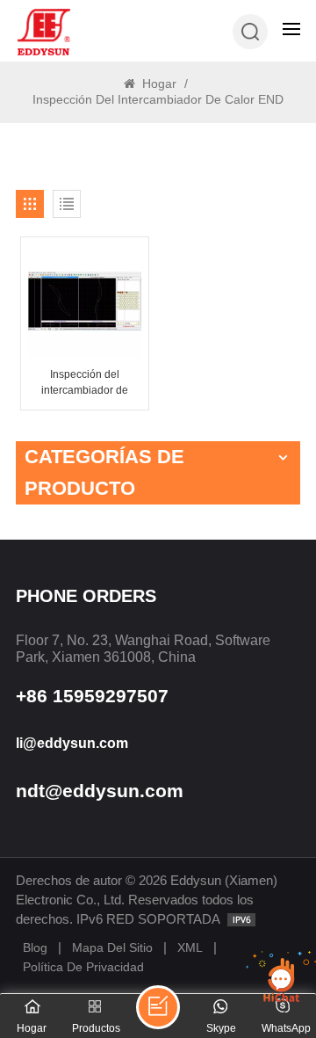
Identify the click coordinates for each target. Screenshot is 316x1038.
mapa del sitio (112, 947)
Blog (35, 947)
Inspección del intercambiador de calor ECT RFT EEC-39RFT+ (84, 383)
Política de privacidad (83, 967)
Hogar (157, 83)
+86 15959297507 (92, 696)
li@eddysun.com (72, 743)
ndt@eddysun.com (99, 790)
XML (190, 947)
